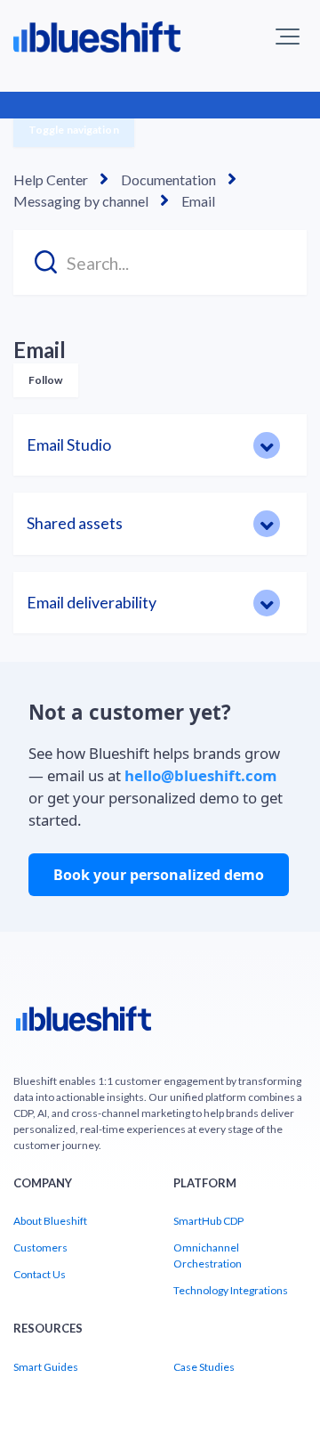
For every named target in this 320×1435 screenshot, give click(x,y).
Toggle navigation (73, 129)
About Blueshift (50, 1220)
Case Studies (204, 1367)
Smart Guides (45, 1367)
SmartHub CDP (208, 1220)
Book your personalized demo (158, 875)
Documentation (168, 179)
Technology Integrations (230, 1290)
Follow (45, 380)
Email (198, 200)
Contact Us (39, 1274)
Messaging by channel (80, 200)
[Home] (83, 1025)
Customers (40, 1247)
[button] (287, 36)
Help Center (50, 179)
